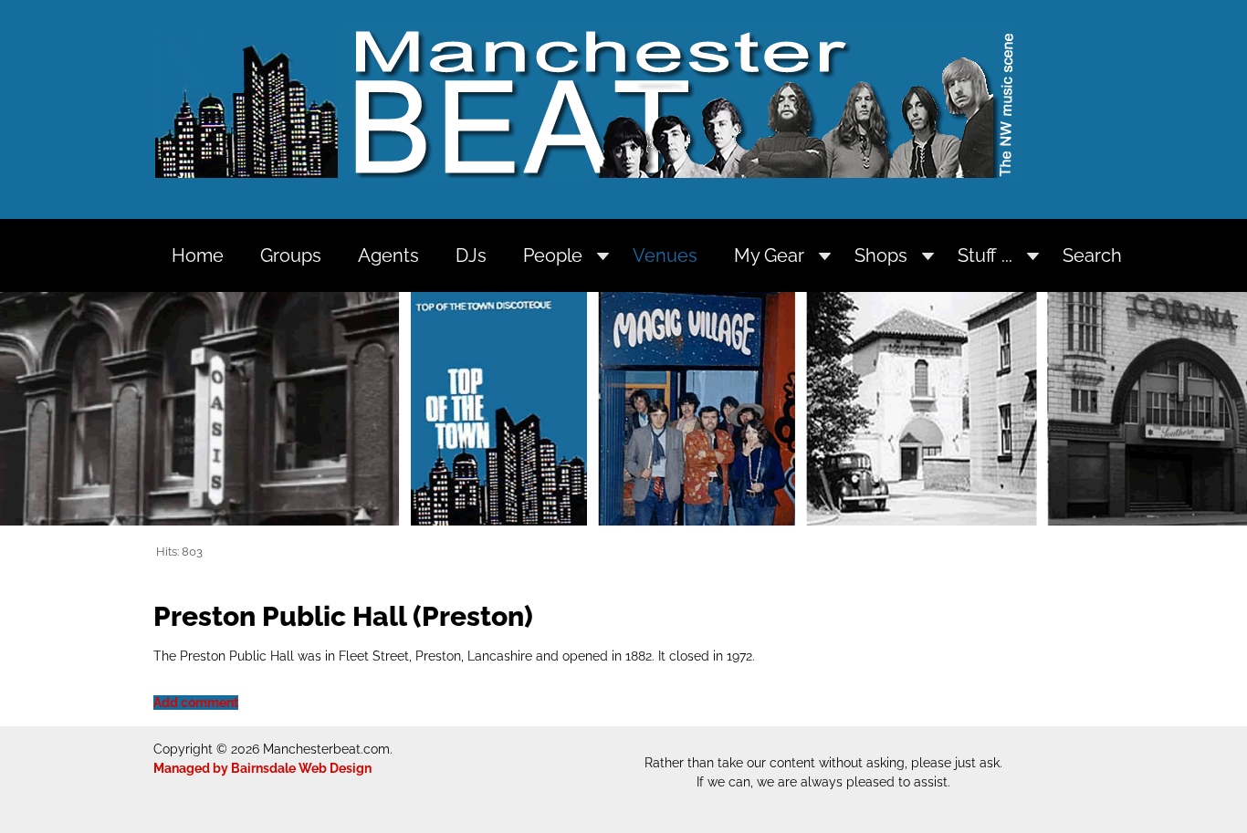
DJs (471, 255)
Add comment (195, 702)
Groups (290, 255)
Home (198, 255)
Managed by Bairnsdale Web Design (262, 768)
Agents (388, 255)
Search (1092, 255)
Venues (665, 255)
